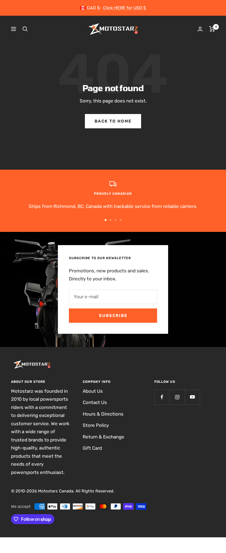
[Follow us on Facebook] (162, 397)
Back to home (113, 121)
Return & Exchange (103, 437)
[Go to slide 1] (105, 220)
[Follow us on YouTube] (192, 397)
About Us (93, 391)
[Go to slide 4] (120, 220)
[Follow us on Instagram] (177, 397)
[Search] (25, 28)
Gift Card (92, 448)
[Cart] (212, 29)
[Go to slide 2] (110, 220)
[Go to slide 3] (115, 220)
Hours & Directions (103, 414)
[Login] (200, 29)
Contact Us (95, 402)
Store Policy (96, 425)
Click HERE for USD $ (124, 7)
